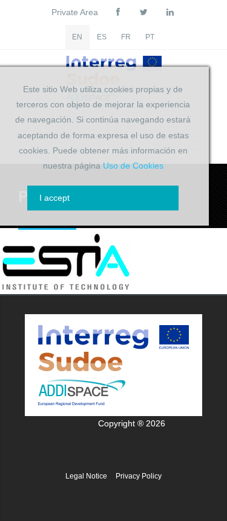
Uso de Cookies (133, 165)
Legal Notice (86, 476)
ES (102, 37)
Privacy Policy (139, 476)
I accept (54, 198)
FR (126, 37)
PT (149, 37)
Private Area (74, 12)
